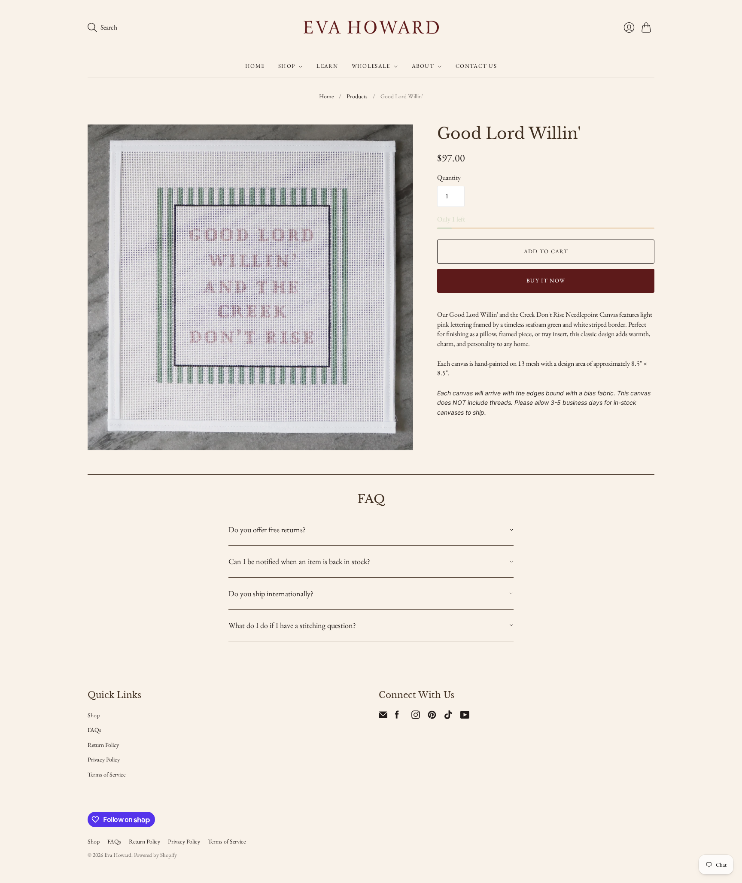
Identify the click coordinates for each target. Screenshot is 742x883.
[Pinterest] (432, 716)
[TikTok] (448, 716)
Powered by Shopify (155, 855)
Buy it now (545, 280)
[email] (383, 716)
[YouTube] (464, 716)
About (423, 66)
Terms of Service (106, 774)
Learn (327, 66)
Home (255, 66)
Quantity (449, 177)
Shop (286, 66)
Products (357, 96)
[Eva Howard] (371, 27)
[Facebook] (397, 716)
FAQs (94, 730)
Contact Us (476, 66)
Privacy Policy (104, 759)
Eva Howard (117, 855)
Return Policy (103, 745)
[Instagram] (415, 716)
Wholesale (371, 66)
